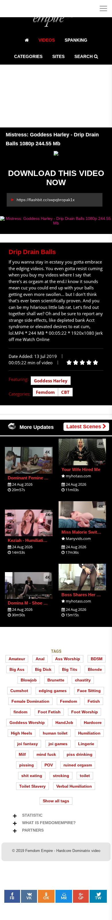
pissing (26, 765)
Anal (40, 658)
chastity (83, 680)
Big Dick (43, 669)
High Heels (21, 733)
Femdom (45, 392)
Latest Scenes (84, 426)
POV (49, 765)
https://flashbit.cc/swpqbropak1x (46, 199)
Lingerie (86, 743)
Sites (58, 56)
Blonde (95, 669)
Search (84, 56)
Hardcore (93, 722)
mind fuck (46, 754)
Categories (28, 56)
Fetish (94, 701)
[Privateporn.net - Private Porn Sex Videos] (8, 8)
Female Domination (30, 701)
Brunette (55, 680)
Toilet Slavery (32, 786)
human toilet (55, 733)
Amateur (17, 658)
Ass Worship (67, 658)
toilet (85, 775)
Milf (22, 754)
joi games (58, 743)
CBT (65, 392)
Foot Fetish (49, 712)
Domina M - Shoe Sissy (31, 603)
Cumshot (19, 690)
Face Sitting (89, 690)
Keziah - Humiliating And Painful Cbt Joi (48, 540)
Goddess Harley (50, 381)
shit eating (31, 775)
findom (20, 712)
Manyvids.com (78, 538)
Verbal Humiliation (74, 786)
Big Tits (69, 669)
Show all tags (56, 801)
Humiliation (89, 733)
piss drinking (79, 754)
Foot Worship (84, 712)
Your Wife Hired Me (80, 469)
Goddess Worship (27, 722)
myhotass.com (78, 476)
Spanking (76, 40)
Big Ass (16, 669)
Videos (46, 40)
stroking (61, 775)
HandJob (64, 722)
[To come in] (25, 8)
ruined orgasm (77, 765)
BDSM (97, 658)
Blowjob (29, 680)
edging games (53, 690)
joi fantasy (27, 743)
